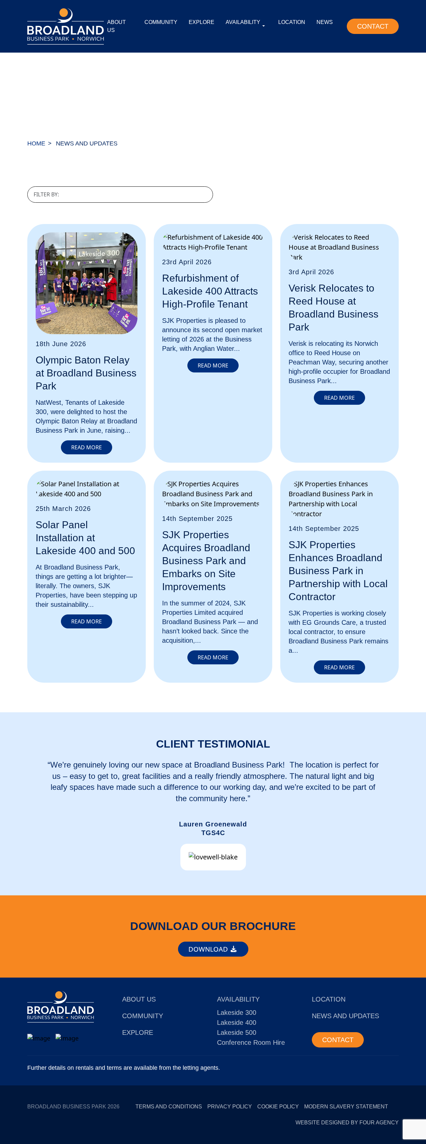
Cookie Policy (278, 1106)
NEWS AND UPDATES (345, 1016)
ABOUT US (116, 26)
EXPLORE (201, 22)
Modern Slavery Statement (346, 1106)
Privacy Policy (229, 1106)
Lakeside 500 (236, 1032)
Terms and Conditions (168, 1106)
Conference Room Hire (251, 1042)
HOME (36, 143)
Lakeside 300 (236, 1012)
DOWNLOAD (209, 949)
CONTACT (372, 26)
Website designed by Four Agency (347, 1122)
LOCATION (291, 22)
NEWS (325, 22)
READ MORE (86, 447)
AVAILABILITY (243, 22)
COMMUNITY (160, 22)
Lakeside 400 (236, 1022)
